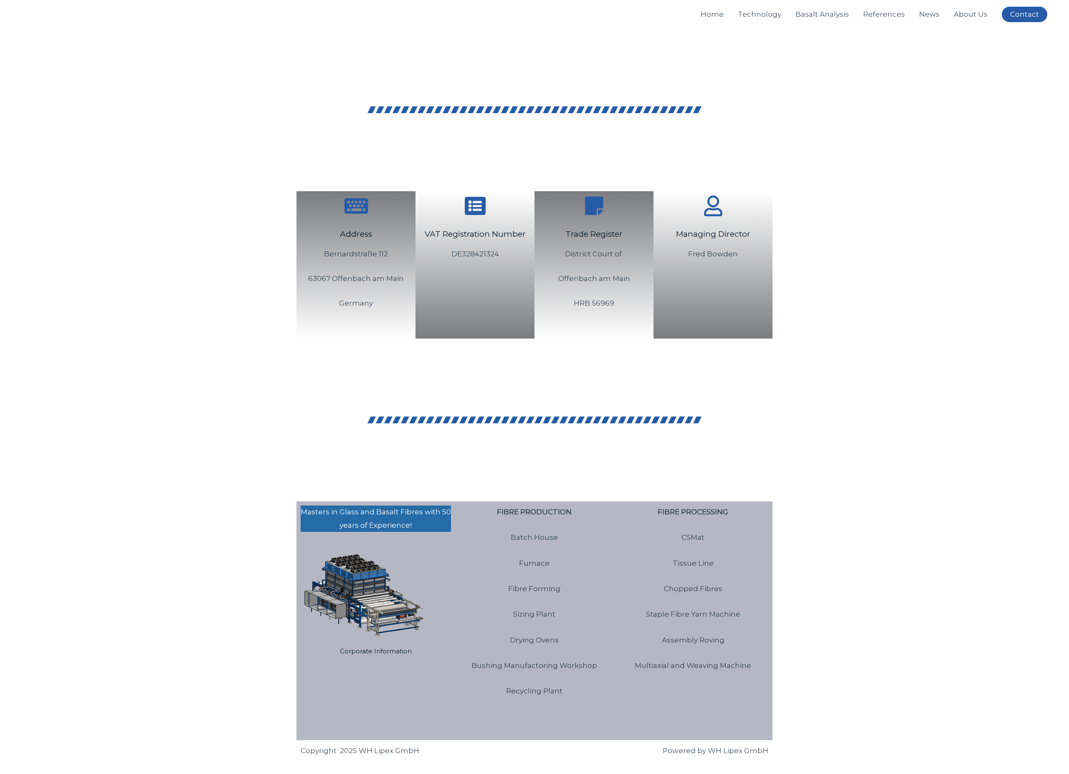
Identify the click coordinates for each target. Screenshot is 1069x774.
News (929, 14)
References (884, 14)
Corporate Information (376, 651)
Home (712, 14)
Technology (759, 14)
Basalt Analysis (822, 14)
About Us (971, 14)
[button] (1024, 14)
